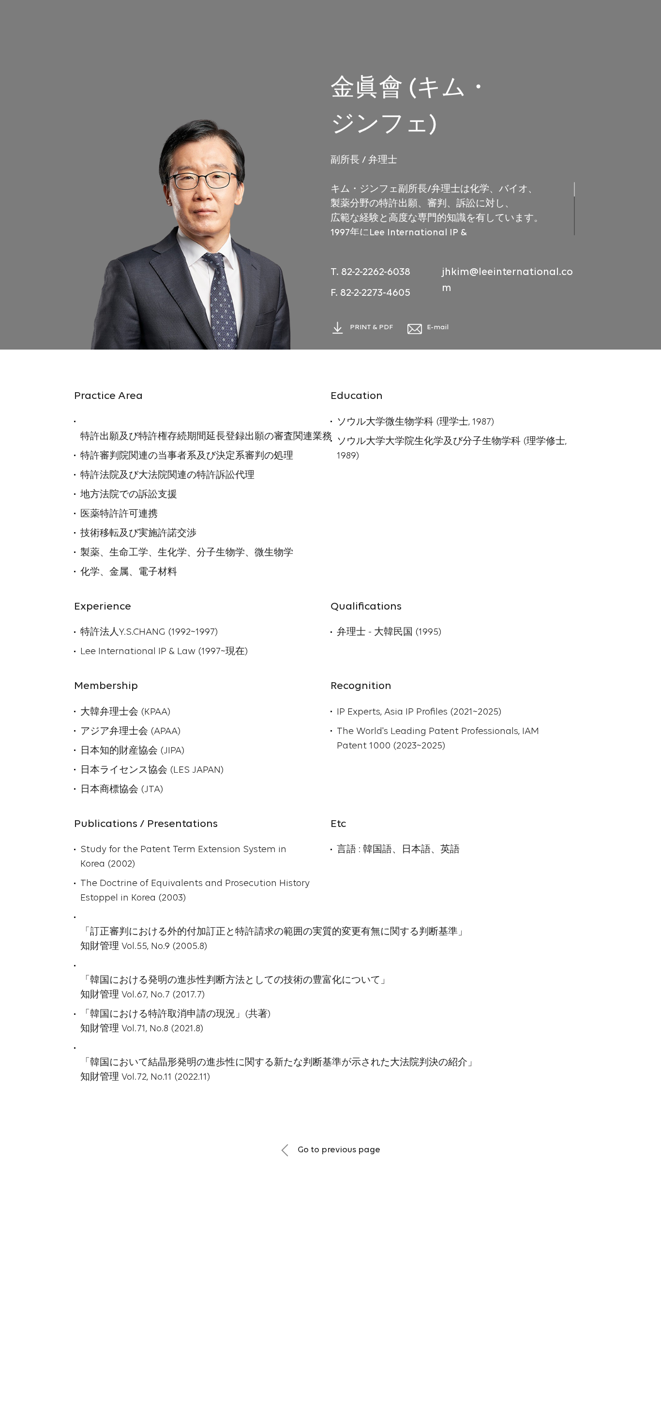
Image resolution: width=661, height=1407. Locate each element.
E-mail (438, 327)
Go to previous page (338, 1150)
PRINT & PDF (371, 327)
